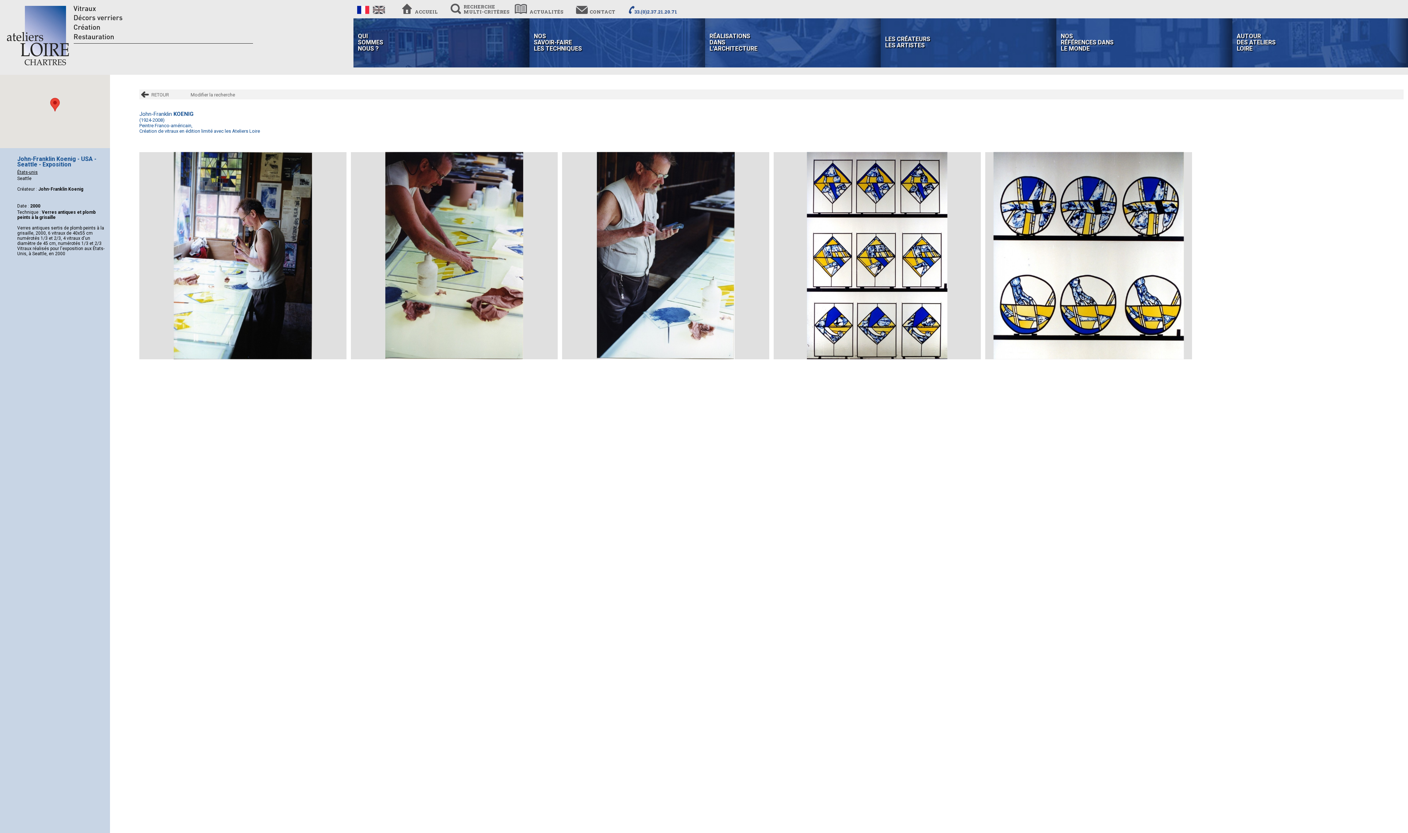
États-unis (27, 172)
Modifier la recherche (213, 95)
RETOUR (160, 95)
